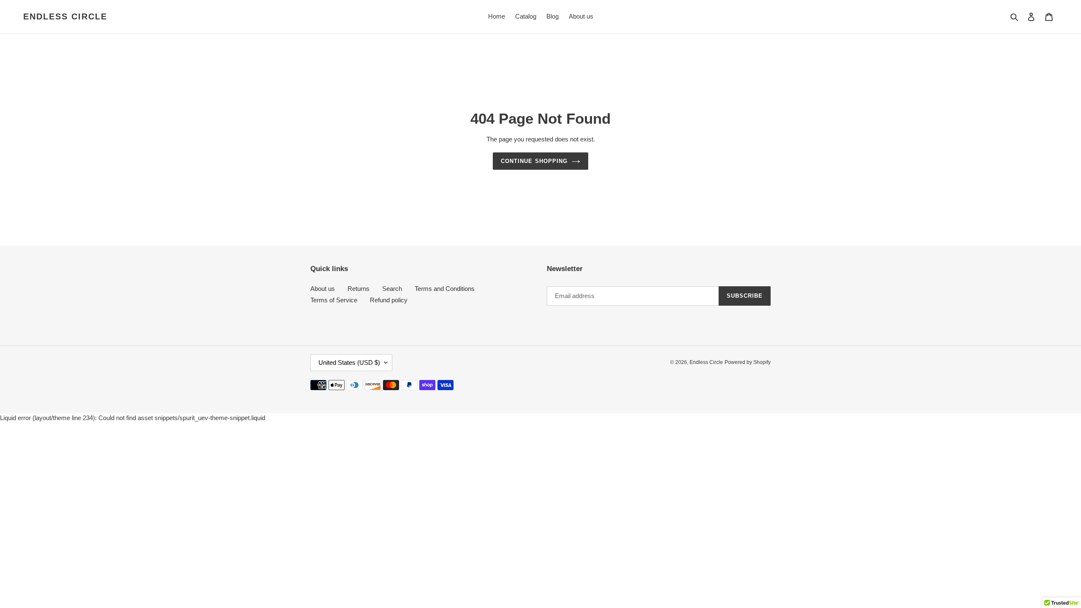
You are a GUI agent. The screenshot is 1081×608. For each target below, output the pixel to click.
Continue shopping (534, 161)
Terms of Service (333, 300)
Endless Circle (65, 16)
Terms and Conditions (445, 288)
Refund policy (388, 300)
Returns (358, 288)
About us (322, 288)
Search (392, 288)
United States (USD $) (349, 362)
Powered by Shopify (748, 362)
